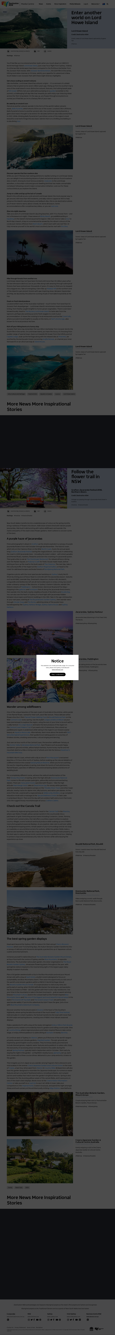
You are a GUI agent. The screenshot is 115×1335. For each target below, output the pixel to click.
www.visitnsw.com (57, 669)
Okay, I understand (58, 674)
